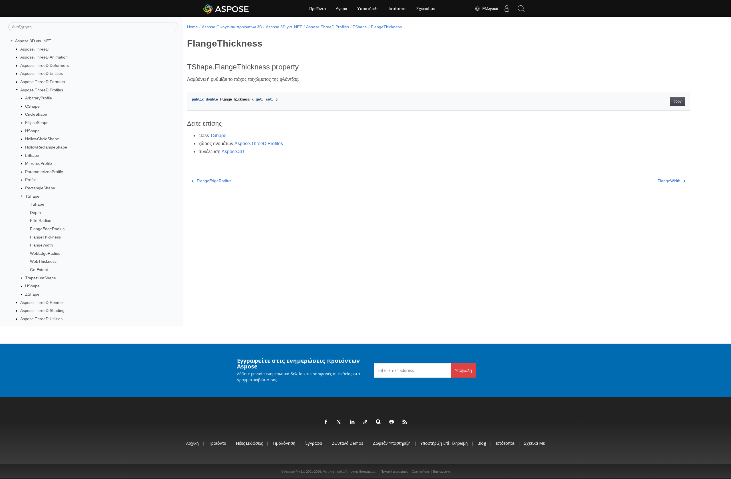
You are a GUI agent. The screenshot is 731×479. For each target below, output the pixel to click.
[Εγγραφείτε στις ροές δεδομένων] (405, 422)
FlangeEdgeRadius (47, 229)
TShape (32, 196)
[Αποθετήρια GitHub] (391, 422)
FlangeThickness (45, 237)
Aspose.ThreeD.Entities (41, 73)
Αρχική (192, 443)
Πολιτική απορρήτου (394, 471)
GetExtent (39, 269)
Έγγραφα (313, 443)
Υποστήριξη (368, 8)
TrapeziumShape (40, 278)
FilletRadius (40, 220)
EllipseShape (37, 122)
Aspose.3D (233, 151)
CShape (32, 106)
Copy (678, 101)
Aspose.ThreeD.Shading (42, 310)
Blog (481, 443)
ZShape (32, 294)
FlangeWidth (41, 245)
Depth (35, 212)
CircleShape (36, 114)
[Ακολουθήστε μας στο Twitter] (339, 422)
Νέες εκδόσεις (249, 443)
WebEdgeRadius (45, 253)
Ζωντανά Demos (347, 443)
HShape (32, 131)
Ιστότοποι (397, 8)
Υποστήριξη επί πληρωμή (444, 443)
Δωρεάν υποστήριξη (392, 443)
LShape (32, 155)
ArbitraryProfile (38, 98)
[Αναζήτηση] (521, 8)
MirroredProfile (38, 163)
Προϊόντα (317, 8)
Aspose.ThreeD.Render (41, 302)
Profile (31, 179)
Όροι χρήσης (420, 471)
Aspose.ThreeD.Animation (44, 57)
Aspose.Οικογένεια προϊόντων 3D (232, 27)
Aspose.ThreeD (34, 49)
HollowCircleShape (42, 139)
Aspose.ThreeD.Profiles (41, 90)
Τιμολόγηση (283, 443)
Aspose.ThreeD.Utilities (41, 318)
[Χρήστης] (507, 8)
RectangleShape (40, 188)
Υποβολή (463, 370)
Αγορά (341, 8)
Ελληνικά (489, 8)
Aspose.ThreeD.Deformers (44, 65)
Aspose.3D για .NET (33, 41)
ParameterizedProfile (44, 171)
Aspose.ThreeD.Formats (42, 81)
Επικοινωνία (441, 471)
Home (192, 27)
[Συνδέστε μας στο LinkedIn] (352, 422)
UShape (32, 286)
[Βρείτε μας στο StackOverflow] (365, 422)
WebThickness (43, 261)
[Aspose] (226, 8)
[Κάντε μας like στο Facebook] (326, 422)
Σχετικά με (425, 8)
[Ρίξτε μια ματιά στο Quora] (378, 422)
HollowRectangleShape (46, 147)
